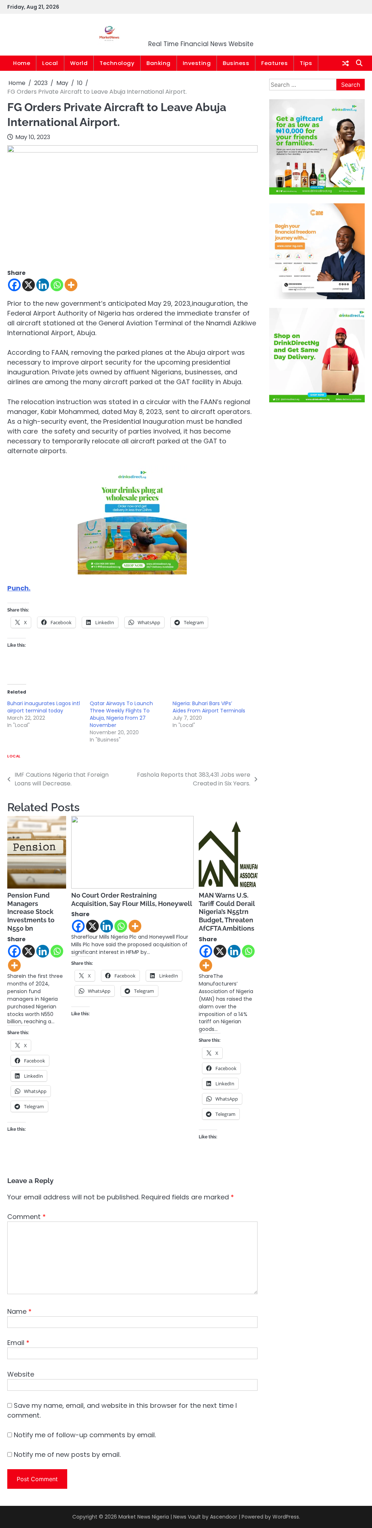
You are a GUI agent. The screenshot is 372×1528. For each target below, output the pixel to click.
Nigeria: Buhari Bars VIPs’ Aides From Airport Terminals (209, 707)
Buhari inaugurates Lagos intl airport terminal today (43, 707)
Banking (158, 63)
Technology (117, 63)
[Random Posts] (345, 63)
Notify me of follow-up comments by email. (85, 1434)
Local (50, 63)
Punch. (19, 588)
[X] (28, 285)
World (79, 63)
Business (236, 63)
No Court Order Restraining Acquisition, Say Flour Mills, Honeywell (131, 899)
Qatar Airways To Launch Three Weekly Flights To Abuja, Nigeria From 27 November (121, 714)
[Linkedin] (42, 285)
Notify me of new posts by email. (67, 1454)
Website (20, 1374)
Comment (26, 1216)
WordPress (285, 1516)
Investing (197, 63)
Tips (306, 63)
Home (21, 63)
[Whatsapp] (56, 285)
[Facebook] (14, 285)
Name (19, 1311)
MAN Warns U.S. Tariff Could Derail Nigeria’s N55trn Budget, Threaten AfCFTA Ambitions (227, 911)
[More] (71, 285)
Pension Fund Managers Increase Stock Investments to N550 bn (30, 911)
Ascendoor (223, 1516)
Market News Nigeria (201, 30)
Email (18, 1342)
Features (274, 63)
